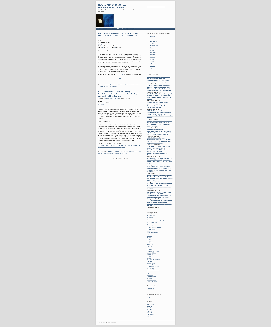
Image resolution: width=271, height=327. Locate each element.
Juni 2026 (149, 307)
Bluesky (152, 59)
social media (150, 264)
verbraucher (150, 275)
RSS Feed (151, 289)
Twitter (151, 68)
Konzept (152, 43)
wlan (120, 153)
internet (149, 241)
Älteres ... (149, 316)
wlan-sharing (124, 153)
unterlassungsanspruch (153, 266)
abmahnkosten (151, 215)
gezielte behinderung (135, 84)
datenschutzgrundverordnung (154, 227)
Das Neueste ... (151, 314)
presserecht (150, 261)
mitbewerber (100, 86)
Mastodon (152, 57)
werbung (149, 278)
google (149, 237)
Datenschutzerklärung (122, 28)
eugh (148, 234)
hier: (120, 78)
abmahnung (150, 217)
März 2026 (150, 313)
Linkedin (152, 63)
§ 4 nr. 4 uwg (115, 84)
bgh (130, 84)
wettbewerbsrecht (113, 86)
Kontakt (113, 28)
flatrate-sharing (119, 151)
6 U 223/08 (101, 104)
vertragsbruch (106, 86)
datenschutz (150, 225)
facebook (149, 236)
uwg (102, 153)
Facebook (152, 66)
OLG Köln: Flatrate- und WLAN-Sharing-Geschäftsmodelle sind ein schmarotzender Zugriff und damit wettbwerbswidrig (118, 94)
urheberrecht (150, 268)
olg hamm (149, 256)
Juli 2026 (149, 306)
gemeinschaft (125, 151)
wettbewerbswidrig (115, 153)
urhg (148, 271)
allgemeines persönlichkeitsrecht (155, 220)
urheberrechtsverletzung (153, 269)
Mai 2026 (149, 309)
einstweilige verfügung (153, 232)
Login (148, 297)
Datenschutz (153, 52)
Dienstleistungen (154, 45)
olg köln (149, 258)
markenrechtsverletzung (153, 251)
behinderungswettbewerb (123, 84)
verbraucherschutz (151, 276)
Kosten (151, 48)
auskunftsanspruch (152, 222)
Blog (99, 28)
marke (148, 247)
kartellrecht (150, 244)
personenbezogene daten (153, 259)
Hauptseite (133, 28)
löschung (149, 246)
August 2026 (150, 304)
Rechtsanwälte (153, 41)
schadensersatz (151, 263)
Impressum (105, 28)
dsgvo (148, 231)
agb (148, 219)
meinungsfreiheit (151, 253)
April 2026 (149, 311)
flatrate (114, 151)
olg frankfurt (150, 254)
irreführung (150, 242)
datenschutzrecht (151, 229)
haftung (149, 239)
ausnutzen (110, 84)
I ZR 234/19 (101, 44)
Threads (152, 61)
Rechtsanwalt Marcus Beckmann (112, 37)
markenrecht (150, 249)
